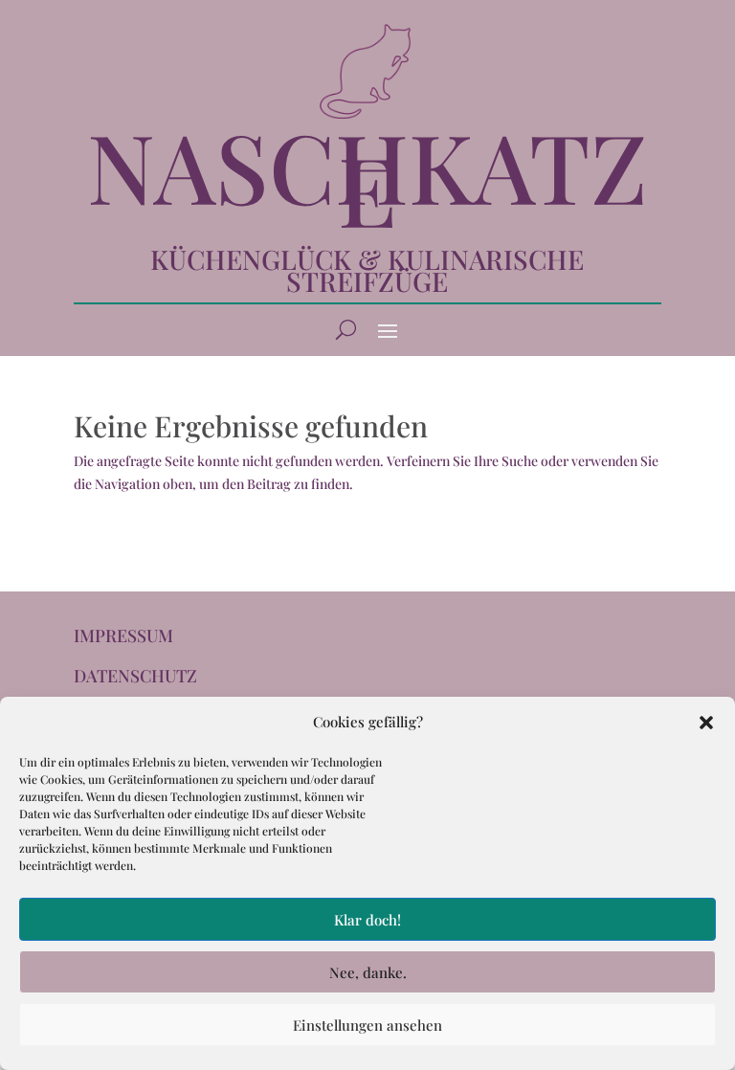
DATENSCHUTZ (135, 675)
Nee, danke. (368, 972)
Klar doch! (367, 919)
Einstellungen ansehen (367, 1025)
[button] (706, 722)
